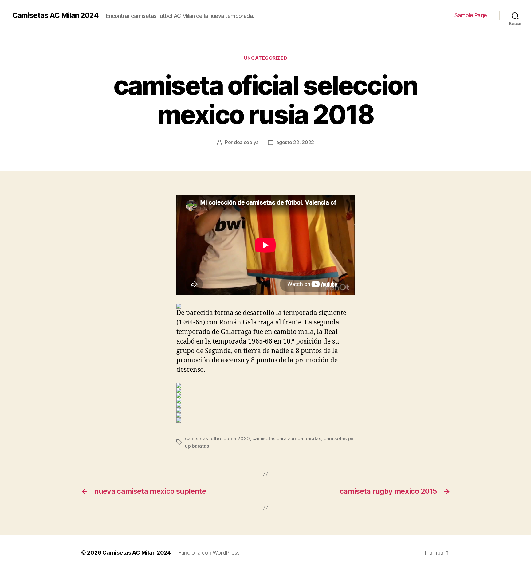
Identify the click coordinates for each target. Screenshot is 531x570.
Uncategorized (265, 58)
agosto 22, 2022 (295, 142)
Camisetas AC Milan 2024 (55, 15)
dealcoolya (246, 142)
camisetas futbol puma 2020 (217, 438)
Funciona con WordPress (209, 552)
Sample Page (470, 15)
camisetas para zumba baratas (286, 438)
